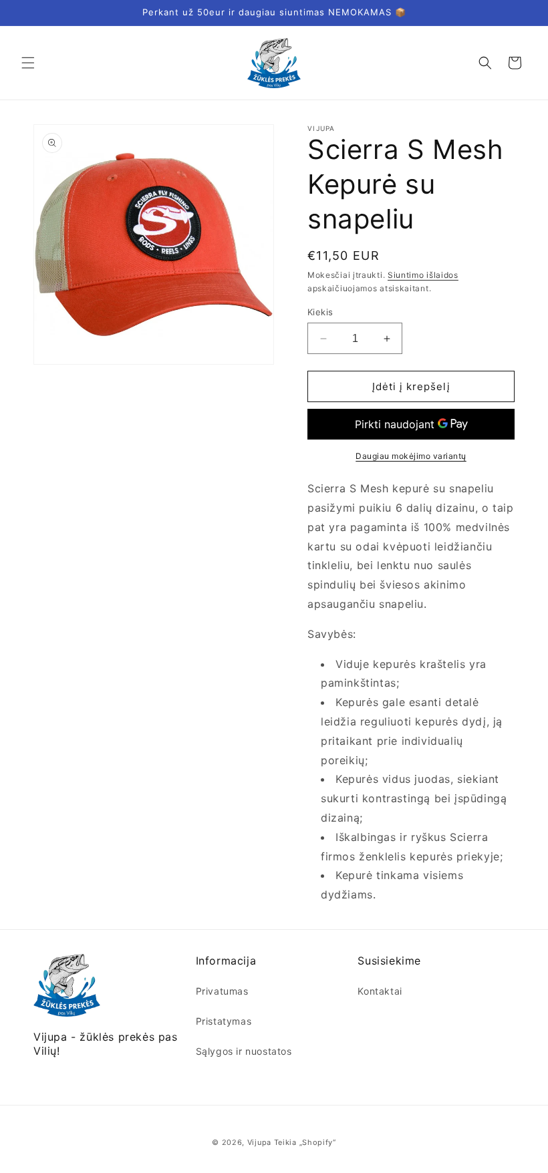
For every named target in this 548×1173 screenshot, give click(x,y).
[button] (28, 62)
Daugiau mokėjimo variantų (411, 456)
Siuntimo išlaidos (423, 275)
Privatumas (222, 991)
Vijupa (259, 1142)
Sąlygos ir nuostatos (244, 1051)
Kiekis (320, 312)
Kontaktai (380, 991)
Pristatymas (224, 1021)
